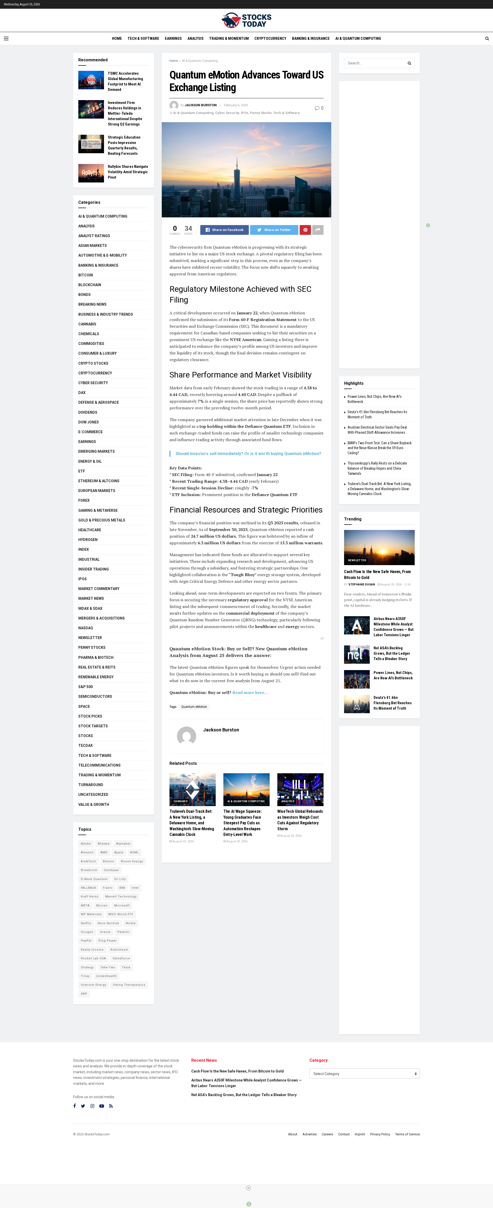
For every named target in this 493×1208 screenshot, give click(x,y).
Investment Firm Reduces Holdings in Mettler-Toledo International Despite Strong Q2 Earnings (125, 113)
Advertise (309, 1134)
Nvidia (131, 923)
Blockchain (89, 285)
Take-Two (107, 967)
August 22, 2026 (183, 841)
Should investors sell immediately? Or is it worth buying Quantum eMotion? (248, 453)
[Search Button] (409, 63)
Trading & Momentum (229, 38)
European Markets (96, 491)
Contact (344, 1134)
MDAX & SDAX (90, 608)
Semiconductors (95, 696)
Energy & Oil (90, 461)
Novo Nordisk (108, 923)
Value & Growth (93, 805)
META (85, 905)
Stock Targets (93, 726)
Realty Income (92, 949)
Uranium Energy (93, 985)
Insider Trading (93, 569)
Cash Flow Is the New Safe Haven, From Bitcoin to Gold (237, 1071)
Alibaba (104, 843)
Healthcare (89, 530)
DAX (82, 393)
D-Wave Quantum (94, 879)
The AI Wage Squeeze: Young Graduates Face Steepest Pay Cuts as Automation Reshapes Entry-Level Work (242, 823)
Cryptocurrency (270, 38)
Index (83, 549)
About (292, 1134)
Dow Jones (88, 422)
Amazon (87, 852)
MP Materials (91, 914)
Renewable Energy (95, 677)
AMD (104, 852)
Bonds (84, 295)
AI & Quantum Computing (358, 38)
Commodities (91, 344)
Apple (119, 852)
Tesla (126, 967)
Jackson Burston (201, 105)
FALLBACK (88, 888)
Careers (327, 1134)
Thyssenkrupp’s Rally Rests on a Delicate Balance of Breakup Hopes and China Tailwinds (377, 468)
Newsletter (90, 638)
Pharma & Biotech (95, 657)
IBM (122, 888)
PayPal (86, 940)
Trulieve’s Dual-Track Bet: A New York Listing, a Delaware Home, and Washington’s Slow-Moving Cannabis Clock (191, 823)
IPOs (244, 113)
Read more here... (249, 692)
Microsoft (122, 905)
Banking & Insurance (311, 38)
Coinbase (111, 870)
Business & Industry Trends (105, 314)
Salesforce (121, 958)
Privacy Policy (380, 1134)
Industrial (89, 559)
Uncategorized (93, 795)
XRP (84, 994)
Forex (84, 500)
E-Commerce (90, 432)
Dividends (87, 412)
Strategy (87, 967)
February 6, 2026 (236, 105)
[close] (248, 1188)
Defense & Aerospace (98, 402)
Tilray (85, 976)
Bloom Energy (132, 861)
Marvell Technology (121, 896)
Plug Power (107, 940)
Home (117, 38)
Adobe (86, 843)
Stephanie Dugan (361, 584)
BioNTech (88, 861)
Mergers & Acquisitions (101, 618)
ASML (134, 852)
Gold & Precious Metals (101, 520)
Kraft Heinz (90, 896)
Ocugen (87, 932)
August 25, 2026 (391, 584)
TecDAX (85, 745)
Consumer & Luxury (97, 353)
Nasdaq (85, 628)
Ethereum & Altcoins (98, 481)
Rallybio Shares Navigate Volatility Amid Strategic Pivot (128, 172)
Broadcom (89, 870)
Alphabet (123, 843)
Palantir (123, 932)
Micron (102, 905)
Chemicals (88, 334)
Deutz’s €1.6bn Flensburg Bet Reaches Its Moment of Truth (393, 703)
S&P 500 (85, 687)
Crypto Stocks (93, 363)
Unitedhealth (106, 976)
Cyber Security (227, 113)
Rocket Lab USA (93, 958)
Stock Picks (90, 716)
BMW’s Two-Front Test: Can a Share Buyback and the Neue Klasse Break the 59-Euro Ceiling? (380, 448)
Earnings (173, 38)
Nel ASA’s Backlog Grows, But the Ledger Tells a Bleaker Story (392, 653)
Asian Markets (92, 246)
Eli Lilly (120, 879)
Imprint (360, 1134)
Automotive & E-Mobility (102, 255)
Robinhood (119, 949)
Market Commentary (98, 589)
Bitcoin (85, 275)
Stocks (85, 736)
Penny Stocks (261, 113)
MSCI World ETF (120, 914)
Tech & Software (143, 38)
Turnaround (90, 785)
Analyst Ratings (94, 236)
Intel (135, 888)
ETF (81, 471)
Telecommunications (99, 765)
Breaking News (92, 304)
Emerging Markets (96, 451)
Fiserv (107, 888)
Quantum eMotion (194, 707)
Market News (91, 598)
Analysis (195, 38)
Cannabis (181, 801)
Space (84, 706)
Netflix (86, 923)
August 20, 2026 (237, 841)
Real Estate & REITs (97, 667)
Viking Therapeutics (129, 985)
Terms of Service (407, 1134)
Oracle (105, 932)
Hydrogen (88, 540)
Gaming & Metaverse (98, 510)
